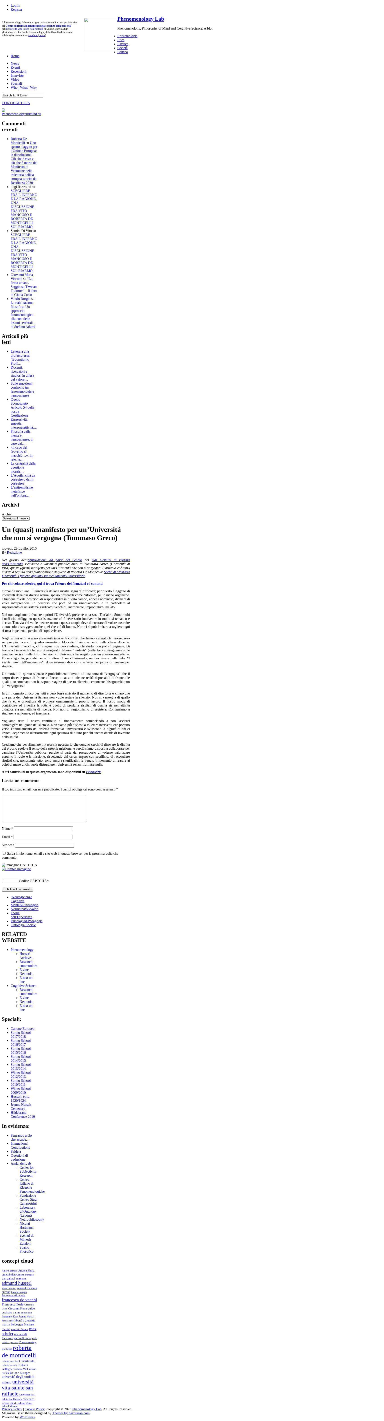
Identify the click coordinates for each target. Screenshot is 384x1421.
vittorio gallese (17, 1403)
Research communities (28, 964)
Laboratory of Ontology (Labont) (28, 1211)
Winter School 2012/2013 (21, 1074)
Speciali (16, 83)
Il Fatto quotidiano (22, 1312)
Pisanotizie (93, 772)
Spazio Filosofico (27, 1249)
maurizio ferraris (19, 1329)
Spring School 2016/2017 (21, 1042)
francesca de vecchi (19, 1299)
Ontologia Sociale (23, 925)
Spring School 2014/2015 (21, 1058)
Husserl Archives (26, 956)
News (15, 63)
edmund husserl (17, 1283)
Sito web (8, 845)
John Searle (8, 1320)
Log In (15, 5)
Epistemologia (127, 36)
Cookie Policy (35, 1409)
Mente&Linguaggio (24, 905)
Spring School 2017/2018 (21, 1034)
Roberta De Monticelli (19, 141)
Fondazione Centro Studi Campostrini (28, 1199)
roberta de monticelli (19, 1351)
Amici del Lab (21, 1163)
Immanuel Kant (10, 1316)
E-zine (24, 970)
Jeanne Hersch (26, 1316)
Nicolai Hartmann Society (27, 1227)
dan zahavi (8, 1278)
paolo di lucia (22, 1338)
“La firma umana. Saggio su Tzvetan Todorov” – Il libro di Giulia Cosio (24, 287)
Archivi (7, 514)
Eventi (15, 67)
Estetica (122, 44)
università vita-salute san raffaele (18, 1388)
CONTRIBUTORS (16, 103)
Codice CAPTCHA (33, 881)
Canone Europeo (22, 1028)
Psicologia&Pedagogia (26, 921)
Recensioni (18, 71)
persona (14, 1342)
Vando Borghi (20, 299)
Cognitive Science (23, 986)
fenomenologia (19, 1292)
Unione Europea (20, 1373)
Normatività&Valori (24, 909)
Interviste (17, 75)
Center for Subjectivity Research (28, 1171)
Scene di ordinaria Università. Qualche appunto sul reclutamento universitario (66, 574)
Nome (7, 828)
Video (15, 79)
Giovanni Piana (17, 1308)
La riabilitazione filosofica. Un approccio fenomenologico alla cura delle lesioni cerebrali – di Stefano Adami (23, 315)
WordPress (27, 1417)
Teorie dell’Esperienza (21, 915)
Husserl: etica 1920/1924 (20, 1098)
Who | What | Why (24, 87)
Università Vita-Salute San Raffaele (24, 28)
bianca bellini (9, 1274)
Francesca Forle (13, 1304)
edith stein (21, 1278)
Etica (120, 40)
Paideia (16, 1151)
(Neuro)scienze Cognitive (21, 899)
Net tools (26, 974)
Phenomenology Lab (140, 19)
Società (122, 48)
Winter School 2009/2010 (21, 1090)
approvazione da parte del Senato (55, 560)
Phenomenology (22, 950)
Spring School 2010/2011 (21, 1082)
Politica (122, 52)
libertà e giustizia (24, 1320)
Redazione (14, 552)
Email (7, 837)
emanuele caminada (27, 1288)
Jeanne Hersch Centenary (21, 1106)
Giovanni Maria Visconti (22, 277)
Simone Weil (21, 1369)
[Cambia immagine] (16, 869)
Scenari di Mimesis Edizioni (27, 1239)
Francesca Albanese (13, 1295)
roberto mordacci (11, 1365)
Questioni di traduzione (19, 1157)
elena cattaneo (9, 1288)
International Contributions (20, 1145)
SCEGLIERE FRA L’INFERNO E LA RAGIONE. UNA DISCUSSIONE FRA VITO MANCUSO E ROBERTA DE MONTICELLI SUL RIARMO (24, 209)
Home (15, 56)
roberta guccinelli (11, 1361)
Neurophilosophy (32, 1219)
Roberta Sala (27, 1361)
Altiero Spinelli (9, 1270)
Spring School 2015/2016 (21, 1050)
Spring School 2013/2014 (21, 1066)
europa (6, 1292)
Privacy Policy (12, 1409)
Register (16, 9)
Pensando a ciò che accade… (21, 1137)
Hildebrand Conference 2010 (23, 1114)
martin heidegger (12, 1324)
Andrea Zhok (26, 1270)
